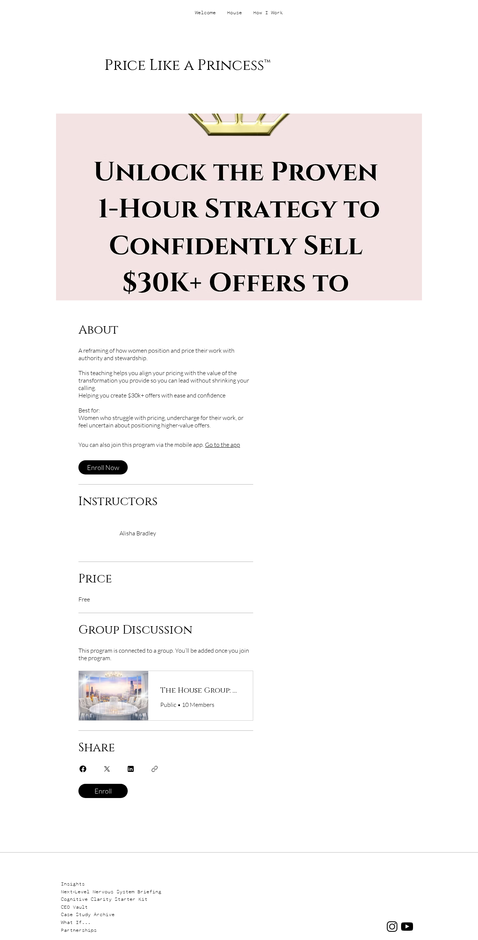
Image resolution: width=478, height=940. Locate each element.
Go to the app (222, 444)
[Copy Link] (154, 768)
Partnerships (79, 930)
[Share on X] (106, 768)
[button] (77, 883)
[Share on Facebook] (82, 768)
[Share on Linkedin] (130, 768)
